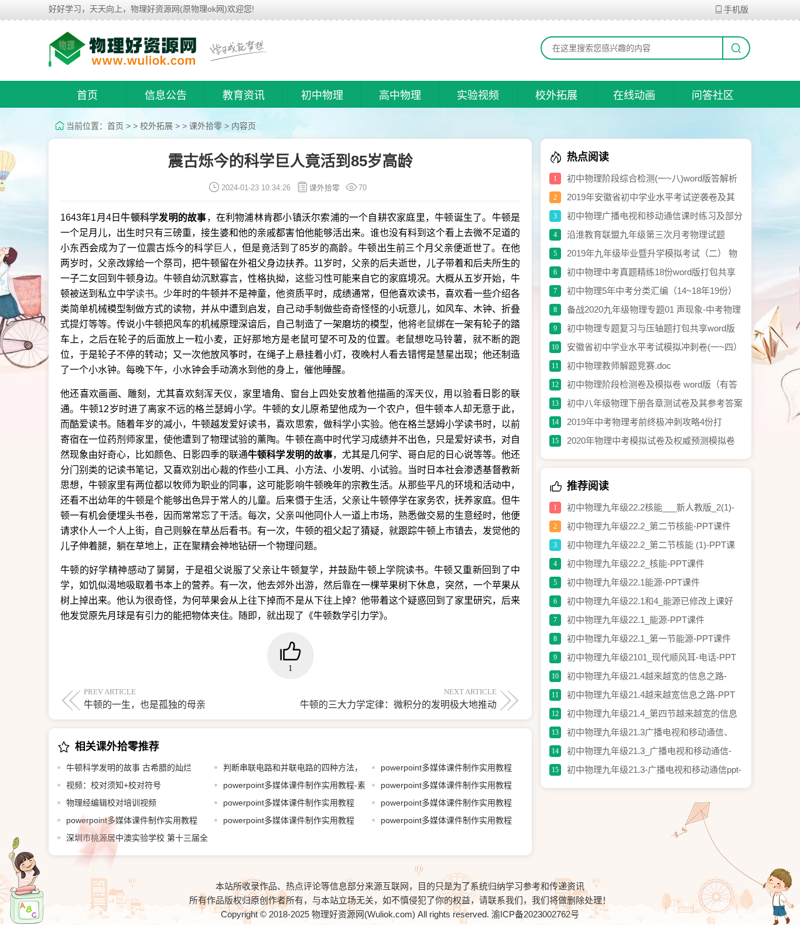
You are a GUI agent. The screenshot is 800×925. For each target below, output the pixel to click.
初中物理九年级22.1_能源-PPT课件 (636, 620)
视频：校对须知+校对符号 (113, 785)
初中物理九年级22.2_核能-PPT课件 (636, 563)
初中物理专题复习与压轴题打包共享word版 (651, 328)
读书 (144, 294)
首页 (87, 95)
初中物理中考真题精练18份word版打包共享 (651, 272)
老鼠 (426, 324)
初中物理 (322, 95)
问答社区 (713, 95)
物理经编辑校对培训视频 (111, 802)
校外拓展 (556, 95)
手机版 (736, 9)
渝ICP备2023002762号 (535, 914)
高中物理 (400, 95)
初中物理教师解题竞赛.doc (619, 366)
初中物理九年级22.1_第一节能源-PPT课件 (649, 638)
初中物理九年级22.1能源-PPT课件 (633, 582)
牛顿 (130, 217)
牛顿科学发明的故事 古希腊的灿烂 (129, 767)
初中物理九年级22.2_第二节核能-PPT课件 (649, 526)
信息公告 (166, 95)
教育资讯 (244, 95)
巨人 (223, 248)
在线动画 (634, 95)
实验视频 (478, 95)
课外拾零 (205, 126)
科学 (149, 217)
